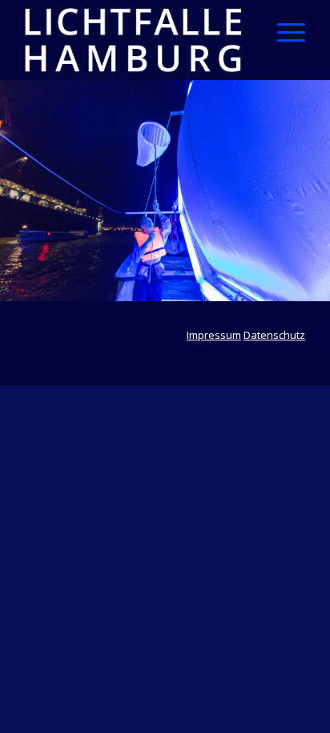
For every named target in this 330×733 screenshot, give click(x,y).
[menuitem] (283, 32)
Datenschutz (274, 335)
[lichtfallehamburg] (137, 40)
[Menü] (283, 32)
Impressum (214, 335)
